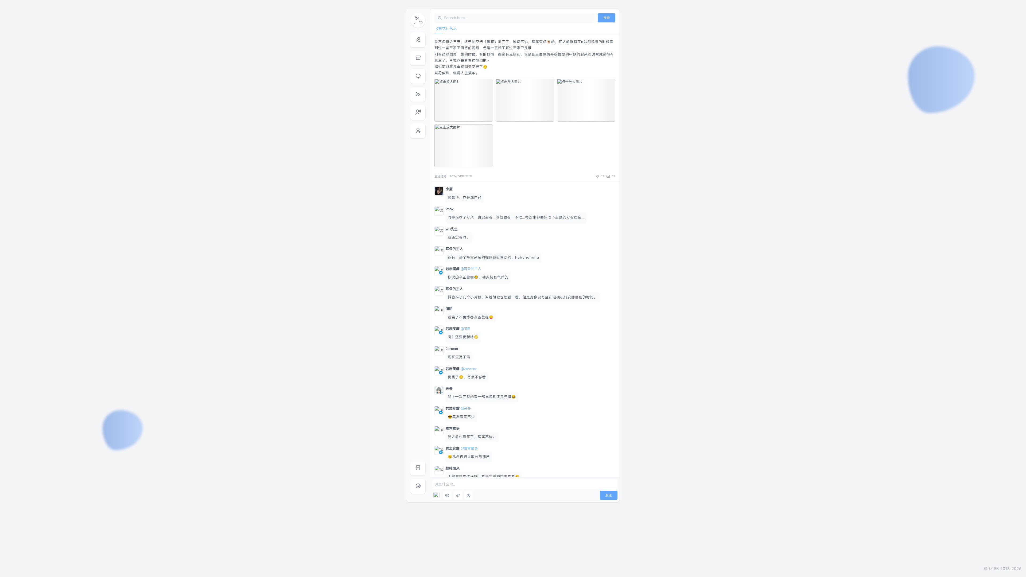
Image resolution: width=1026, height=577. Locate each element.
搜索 (606, 17)
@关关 (466, 408)
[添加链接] (458, 495)
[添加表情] (447, 495)
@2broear (469, 368)
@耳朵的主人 (471, 268)
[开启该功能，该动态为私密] (468, 495)
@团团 (466, 328)
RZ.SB (993, 568)
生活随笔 (440, 176)
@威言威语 (469, 448)
